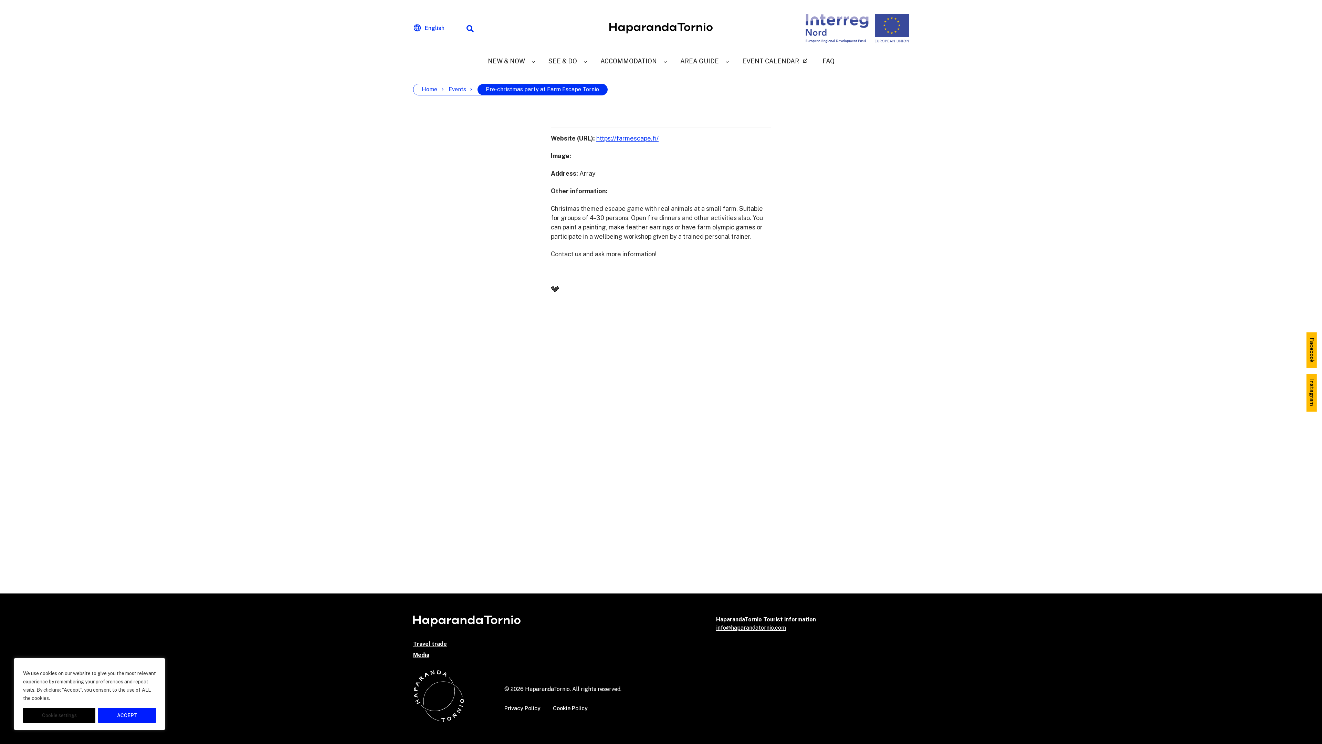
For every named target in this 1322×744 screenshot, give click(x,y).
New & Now (506, 61)
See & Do (562, 61)
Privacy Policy (522, 708)
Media (421, 655)
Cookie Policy (570, 708)
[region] (89, 694)
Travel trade (430, 644)
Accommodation (628, 61)
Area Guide (699, 61)
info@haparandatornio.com (751, 627)
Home (429, 89)
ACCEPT (127, 715)
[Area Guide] (727, 61)
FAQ (828, 61)
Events (457, 89)
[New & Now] (533, 61)
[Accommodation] (665, 61)
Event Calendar (770, 61)
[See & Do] (585, 61)
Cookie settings (59, 715)
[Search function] (470, 28)
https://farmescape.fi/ (627, 138)
